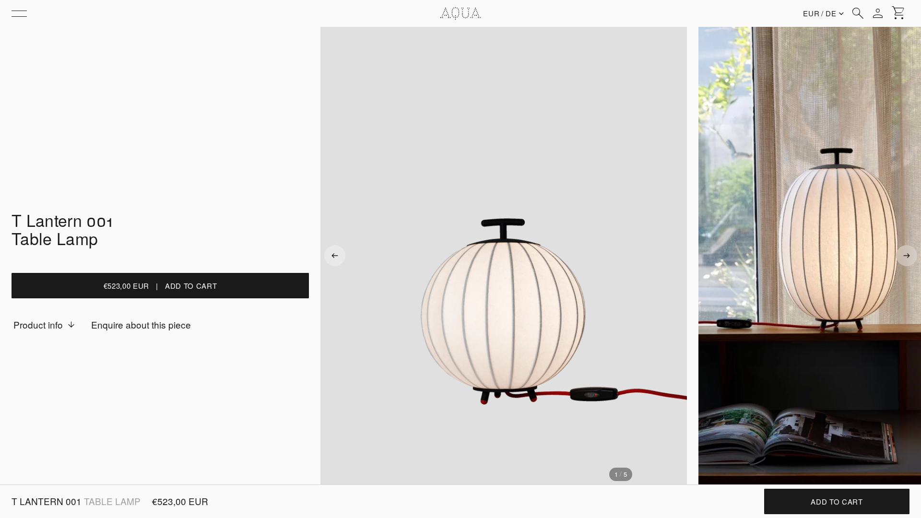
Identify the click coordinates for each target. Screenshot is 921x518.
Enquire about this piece (141, 324)
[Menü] (19, 13)
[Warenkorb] (898, 13)
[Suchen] (857, 13)
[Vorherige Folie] (334, 255)
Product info (38, 324)
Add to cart (836, 501)
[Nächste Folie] (906, 255)
